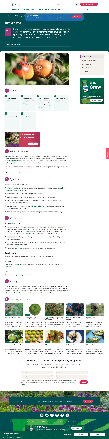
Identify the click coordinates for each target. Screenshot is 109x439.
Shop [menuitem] (59, 10)
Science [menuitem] (53, 10)
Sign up (84, 382)
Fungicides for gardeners (13, 264)
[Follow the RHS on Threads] (57, 415)
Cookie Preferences (36, 422)
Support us (12, 422)
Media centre (84, 422)
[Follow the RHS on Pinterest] (67, 415)
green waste (29, 231)
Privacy (24, 422)
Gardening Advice (21, 16)
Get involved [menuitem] (16, 10)
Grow (95, 87)
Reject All (81, 434)
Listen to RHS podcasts (93, 422)
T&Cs (60, 381)
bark (25, 288)
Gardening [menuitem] (26, 10)
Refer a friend (68, 422)
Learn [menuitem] (47, 10)
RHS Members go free (27, 134)
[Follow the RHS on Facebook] (62, 415)
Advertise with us (76, 422)
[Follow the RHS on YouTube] (47, 415)
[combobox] (65, 4)
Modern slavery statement (53, 422)
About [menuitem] (86, 10)
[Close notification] (83, 14)
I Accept (97, 434)
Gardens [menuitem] (40, 10)
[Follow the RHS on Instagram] (41, 415)
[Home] (15, 5)
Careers (62, 422)
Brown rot (8, 156)
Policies (44, 422)
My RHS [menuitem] (92, 10)
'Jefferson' (22, 248)
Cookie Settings (67, 434)
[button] (107, 153)
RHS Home (8, 16)
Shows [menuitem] (33, 10)
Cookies (29, 422)
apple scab (17, 190)
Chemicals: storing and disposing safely (18, 275)
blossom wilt (13, 161)
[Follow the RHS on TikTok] (52, 415)
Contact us (19, 422)
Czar (16, 248)
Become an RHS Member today (54, 401)
